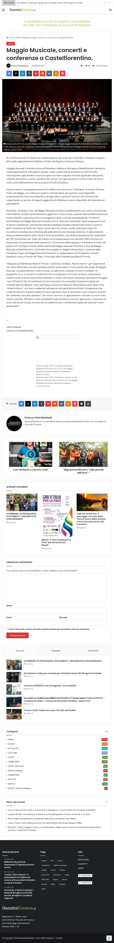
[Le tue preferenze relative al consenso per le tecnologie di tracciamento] (109, 938)
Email (9, 617)
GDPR (80, 868)
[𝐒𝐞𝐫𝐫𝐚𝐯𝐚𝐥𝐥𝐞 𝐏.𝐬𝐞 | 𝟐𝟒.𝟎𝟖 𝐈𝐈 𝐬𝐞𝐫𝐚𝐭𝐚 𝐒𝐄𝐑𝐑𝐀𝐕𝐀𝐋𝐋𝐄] (14, 702)
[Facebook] (9, 73)
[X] (16, 73)
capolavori (46, 865)
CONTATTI (83, 864)
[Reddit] (42, 73)
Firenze (62, 870)
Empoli (44, 870)
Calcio (59, 861)
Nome (9, 605)
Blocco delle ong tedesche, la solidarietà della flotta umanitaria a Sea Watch (42, 819)
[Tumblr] (29, 73)
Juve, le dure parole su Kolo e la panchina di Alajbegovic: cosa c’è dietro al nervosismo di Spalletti (51, 810)
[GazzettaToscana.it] (22, 10)
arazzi (44, 861)
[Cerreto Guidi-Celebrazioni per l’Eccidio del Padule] (14, 714)
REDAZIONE (83, 860)
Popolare (56, 650)
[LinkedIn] (22, 73)
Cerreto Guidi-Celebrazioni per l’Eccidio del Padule (50, 710)
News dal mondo (15, 802)
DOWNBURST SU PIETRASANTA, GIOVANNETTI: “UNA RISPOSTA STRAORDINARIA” (21, 516)
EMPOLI (11, 784)
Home (11, 37)
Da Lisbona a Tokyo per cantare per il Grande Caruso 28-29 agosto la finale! (63, 673)
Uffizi (44, 889)
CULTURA (12, 753)
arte (51, 861)
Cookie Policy (86, 883)
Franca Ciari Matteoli (19, 66)
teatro (53, 884)
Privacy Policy (86, 875)
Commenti (93, 650)
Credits (59, 938)
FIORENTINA (13, 775)
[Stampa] (88, 404)
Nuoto (64, 879)
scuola (44, 884)
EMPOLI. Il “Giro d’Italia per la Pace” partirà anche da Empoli (56, 542)
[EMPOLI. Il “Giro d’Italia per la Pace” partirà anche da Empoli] (57, 515)
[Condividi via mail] (81, 404)
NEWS (18, 37)
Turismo (62, 884)
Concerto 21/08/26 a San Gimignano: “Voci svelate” (50, 685)
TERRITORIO (13, 762)
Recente (20, 650)
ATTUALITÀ (13, 748)
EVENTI (11, 744)
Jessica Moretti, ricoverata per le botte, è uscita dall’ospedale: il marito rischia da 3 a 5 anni (49, 814)
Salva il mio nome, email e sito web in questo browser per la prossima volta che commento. (49, 629)
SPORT (11, 757)
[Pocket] (62, 73)
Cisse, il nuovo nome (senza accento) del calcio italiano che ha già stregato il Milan (45, 823)
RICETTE (12, 779)
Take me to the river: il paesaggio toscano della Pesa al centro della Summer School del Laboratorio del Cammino (91, 519)
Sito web (63, 617)
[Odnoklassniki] (56, 73)
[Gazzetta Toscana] (57, 23)
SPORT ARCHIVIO (16, 766)
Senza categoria (15, 770)
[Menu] (3, 11)
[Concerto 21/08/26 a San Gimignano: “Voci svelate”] (14, 689)
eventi (53, 870)
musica (55, 879)
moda (67, 875)
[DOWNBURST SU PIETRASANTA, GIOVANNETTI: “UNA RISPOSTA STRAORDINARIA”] (21, 502)
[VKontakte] (49, 73)
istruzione (57, 875)
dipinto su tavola (60, 865)
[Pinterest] (36, 73)
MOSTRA (45, 879)
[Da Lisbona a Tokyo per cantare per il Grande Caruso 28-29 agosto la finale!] (14, 677)
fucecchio (45, 875)
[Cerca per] (110, 11)
